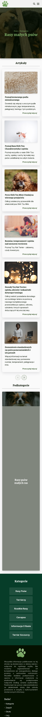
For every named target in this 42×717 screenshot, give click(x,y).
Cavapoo (21, 617)
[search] (34, 4)
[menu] (38, 3)
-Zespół (8, 707)
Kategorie (24, 31)
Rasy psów (21, 591)
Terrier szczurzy (21, 635)
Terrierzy (21, 600)
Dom (16, 31)
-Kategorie (9, 704)
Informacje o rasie (21, 626)
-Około (7, 711)
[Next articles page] (24, 377)
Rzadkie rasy (21, 608)
